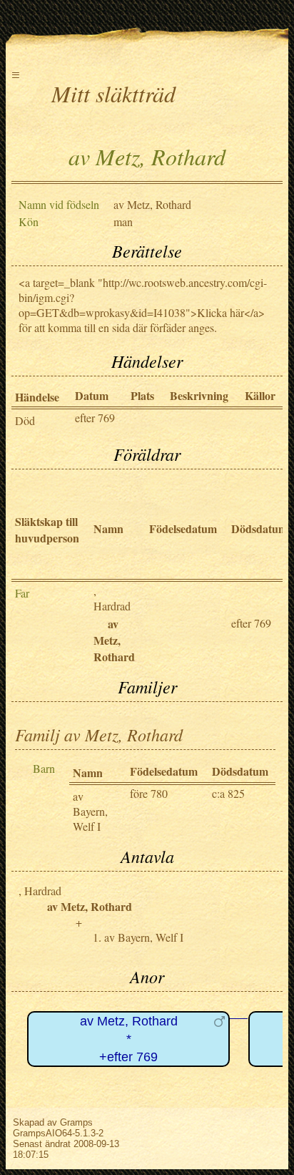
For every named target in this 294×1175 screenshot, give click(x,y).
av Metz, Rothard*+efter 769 (129, 1038)
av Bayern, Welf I (90, 811)
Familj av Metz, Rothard (99, 734)
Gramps (76, 1122)
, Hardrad (112, 598)
